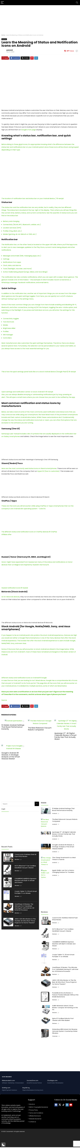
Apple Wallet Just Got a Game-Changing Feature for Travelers (63, 871)
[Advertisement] (40, 18)
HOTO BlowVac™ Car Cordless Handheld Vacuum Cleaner (25, 867)
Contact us (32, 1122)
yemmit (9, 50)
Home (3, 35)
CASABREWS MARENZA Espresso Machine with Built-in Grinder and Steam (25, 880)
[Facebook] (56, 1104)
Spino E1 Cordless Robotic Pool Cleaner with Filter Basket (62, 1019)
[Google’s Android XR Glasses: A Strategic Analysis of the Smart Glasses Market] (13, 746)
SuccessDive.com (32, 1080)
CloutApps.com (52, 1080)
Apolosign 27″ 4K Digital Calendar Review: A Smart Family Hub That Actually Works (65, 736)
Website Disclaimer (35, 1119)
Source (4, 700)
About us (32, 1104)
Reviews (17, 859)
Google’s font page (28, 130)
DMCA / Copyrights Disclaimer (38, 1107)
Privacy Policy (33, 1110)
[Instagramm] (67, 1104)
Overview (54, 1036)
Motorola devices (13, 597)
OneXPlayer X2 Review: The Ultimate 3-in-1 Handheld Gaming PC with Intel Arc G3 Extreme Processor (24, 907)
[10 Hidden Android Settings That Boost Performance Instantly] (13, 721)
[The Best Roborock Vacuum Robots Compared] (40, 721)
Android (4, 39)
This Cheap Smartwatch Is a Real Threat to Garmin (64, 858)
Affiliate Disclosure (35, 1116)
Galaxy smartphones (12, 436)
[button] (3, 1144)
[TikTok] (63, 1104)
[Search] (77, 2)
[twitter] (59, 1104)
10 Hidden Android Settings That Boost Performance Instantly (12, 727)
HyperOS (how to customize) (48, 471)
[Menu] (2, 2)
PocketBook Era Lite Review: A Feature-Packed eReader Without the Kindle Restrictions (65, 995)
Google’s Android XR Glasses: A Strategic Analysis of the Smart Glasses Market (10, 756)
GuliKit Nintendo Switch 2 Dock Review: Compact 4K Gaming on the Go (65, 1008)
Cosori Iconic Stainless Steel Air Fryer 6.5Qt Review (25, 855)
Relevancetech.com (8, 1080)
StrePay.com (6, 1088)
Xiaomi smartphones (48, 468)
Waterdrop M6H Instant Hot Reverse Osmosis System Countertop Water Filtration (64, 1031)
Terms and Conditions (36, 1113)
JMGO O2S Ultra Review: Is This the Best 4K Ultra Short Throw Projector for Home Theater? (25, 921)
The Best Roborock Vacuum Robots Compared (40, 729)
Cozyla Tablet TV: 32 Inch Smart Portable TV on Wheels (26, 892)
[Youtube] (70, 1104)
